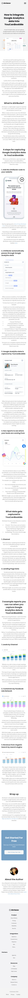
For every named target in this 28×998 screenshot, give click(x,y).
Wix (14, 944)
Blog (14, 966)
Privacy (12, 994)
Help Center (14, 971)
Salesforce (14, 936)
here (16, 243)
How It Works (14, 918)
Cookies (18, 994)
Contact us (14, 984)
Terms (7, 994)
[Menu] (25, 3)
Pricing (14, 920)
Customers (14, 923)
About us (14, 979)
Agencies (14, 955)
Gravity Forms (14, 939)
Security (14, 928)
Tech (14, 957)
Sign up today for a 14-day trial (10, 818)
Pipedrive (14, 941)
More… (14, 947)
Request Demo (14, 982)
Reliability (14, 925)
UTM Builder (14, 968)
